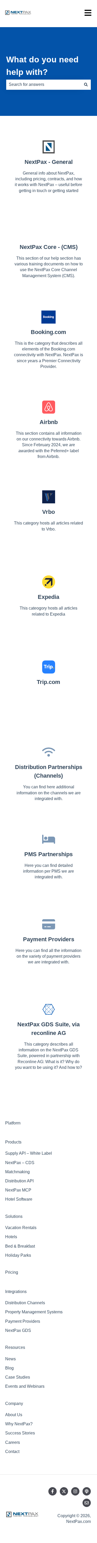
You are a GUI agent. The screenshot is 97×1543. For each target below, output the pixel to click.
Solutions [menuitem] (14, 1216)
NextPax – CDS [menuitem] (19, 1162)
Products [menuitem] (13, 1142)
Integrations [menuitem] (16, 1291)
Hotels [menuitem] (11, 1237)
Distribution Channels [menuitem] (25, 1303)
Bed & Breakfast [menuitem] (20, 1246)
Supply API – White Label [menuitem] (28, 1153)
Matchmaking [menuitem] (17, 1172)
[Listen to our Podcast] (87, 1491)
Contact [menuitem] (12, 1451)
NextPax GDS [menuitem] (18, 1330)
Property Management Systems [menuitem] (34, 1312)
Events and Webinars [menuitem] (24, 1386)
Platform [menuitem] (12, 1123)
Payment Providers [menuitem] (22, 1321)
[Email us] (87, 1503)
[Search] (86, 85)
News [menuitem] (10, 1359)
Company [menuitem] (14, 1403)
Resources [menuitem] (15, 1347)
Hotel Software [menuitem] (18, 1199)
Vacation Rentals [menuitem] (20, 1227)
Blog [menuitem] (9, 1368)
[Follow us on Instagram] (75, 1491)
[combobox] (43, 85)
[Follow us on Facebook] (52, 1491)
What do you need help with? (42, 66)
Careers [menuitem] (12, 1442)
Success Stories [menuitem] (20, 1433)
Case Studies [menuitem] (17, 1377)
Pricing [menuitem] (11, 1272)
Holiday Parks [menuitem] (18, 1255)
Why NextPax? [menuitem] (19, 1424)
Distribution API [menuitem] (19, 1181)
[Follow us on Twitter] (64, 1491)
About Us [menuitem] (13, 1415)
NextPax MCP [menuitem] (18, 1190)
